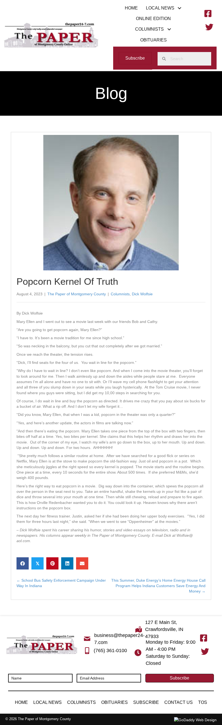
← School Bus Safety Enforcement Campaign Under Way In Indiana (61, 583)
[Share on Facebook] (23, 563)
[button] (180, 8)
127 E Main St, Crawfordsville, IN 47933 (164, 629)
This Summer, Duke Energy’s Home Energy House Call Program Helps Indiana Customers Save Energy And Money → (158, 586)
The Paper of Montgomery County (76, 294)
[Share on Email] (82, 563)
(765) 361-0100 (110, 650)
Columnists (120, 294)
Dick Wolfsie (142, 294)
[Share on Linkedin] (67, 563)
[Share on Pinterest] (52, 563)
